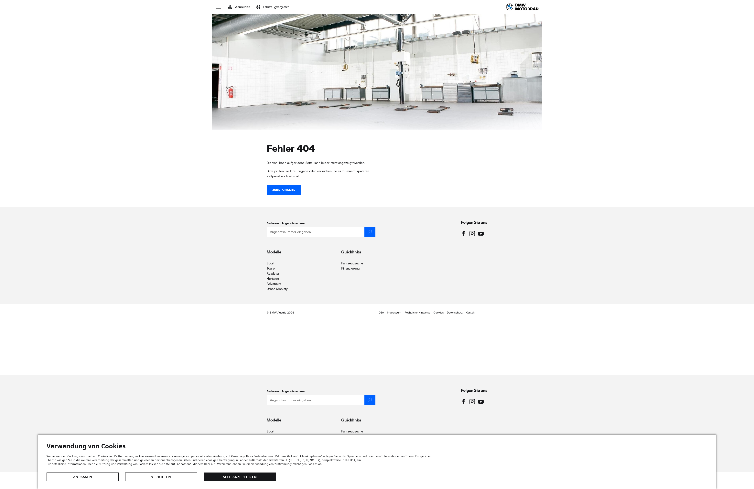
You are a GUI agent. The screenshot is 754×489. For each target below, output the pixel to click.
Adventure (274, 283)
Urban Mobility (277, 288)
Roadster (273, 273)
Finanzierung (350, 268)
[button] (218, 7)
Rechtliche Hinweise (417, 312)
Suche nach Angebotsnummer (286, 223)
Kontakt (470, 312)
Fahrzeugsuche (352, 263)
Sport (270, 263)
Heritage (273, 278)
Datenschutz (455, 312)
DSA (381, 312)
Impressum (394, 312)
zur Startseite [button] (283, 189)
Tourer (271, 268)
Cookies (439, 312)
